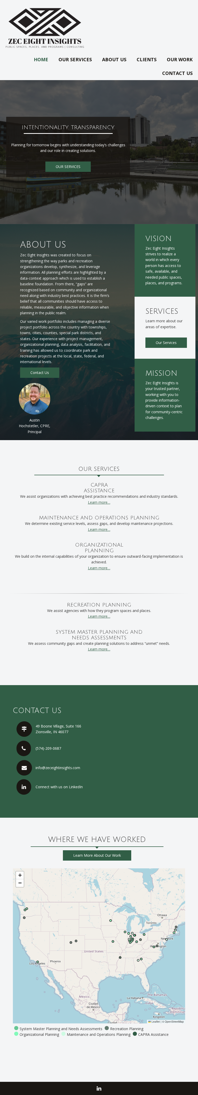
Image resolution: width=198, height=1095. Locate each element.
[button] (20, 875)
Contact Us (177, 73)
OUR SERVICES (68, 166)
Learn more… (99, 502)
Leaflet (155, 1021)
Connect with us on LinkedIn (59, 786)
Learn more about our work (97, 855)
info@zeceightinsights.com (58, 767)
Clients (146, 59)
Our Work (180, 59)
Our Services (75, 59)
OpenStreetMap (174, 1021)
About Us (114, 59)
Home (41, 59)
